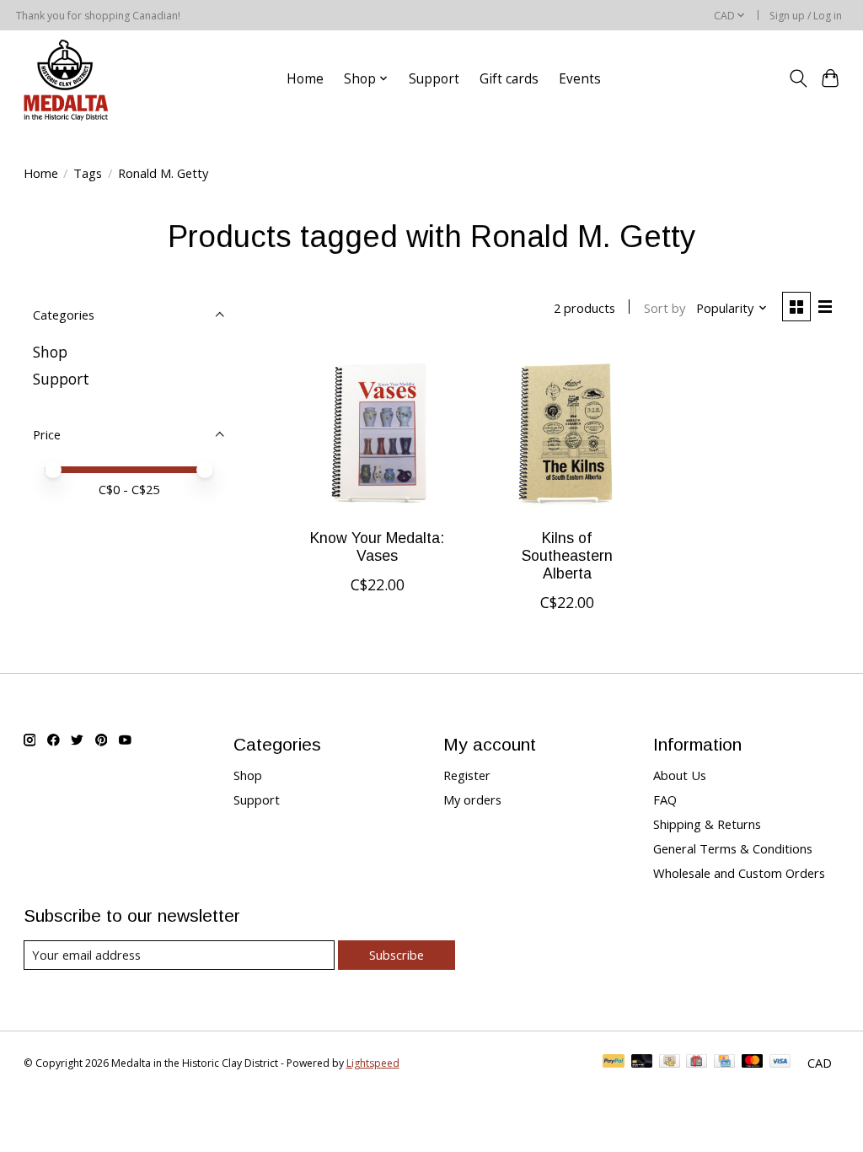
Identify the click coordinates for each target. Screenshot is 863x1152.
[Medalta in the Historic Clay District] (65, 78)
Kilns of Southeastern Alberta (567, 556)
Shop (50, 352)
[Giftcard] (696, 1062)
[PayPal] (613, 1062)
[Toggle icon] (797, 78)
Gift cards (509, 79)
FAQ (665, 799)
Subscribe (396, 954)
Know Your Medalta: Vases (377, 547)
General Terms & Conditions (732, 848)
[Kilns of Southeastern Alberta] (567, 432)
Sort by (664, 307)
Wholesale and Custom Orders (739, 872)
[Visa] (780, 1062)
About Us (679, 775)
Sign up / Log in (805, 15)
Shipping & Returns (707, 824)
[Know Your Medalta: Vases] (377, 432)
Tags (87, 172)
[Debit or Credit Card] (642, 1062)
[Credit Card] (724, 1062)
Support (434, 79)
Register (466, 775)
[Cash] (669, 1062)
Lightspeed (372, 1063)
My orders (472, 799)
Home (305, 79)
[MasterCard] (753, 1062)
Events (580, 79)
